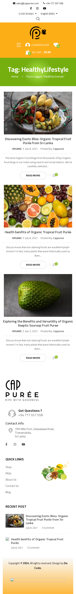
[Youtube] (23, 444)
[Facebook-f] (6, 444)
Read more (33, 175)
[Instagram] (15, 444)
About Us (11, 479)
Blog (8, 492)
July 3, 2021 (31, 331)
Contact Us (12, 486)
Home (14, 76)
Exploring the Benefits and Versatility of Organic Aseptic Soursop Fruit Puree (38, 323)
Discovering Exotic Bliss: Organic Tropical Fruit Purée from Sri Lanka (38, 141)
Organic (17, 149)
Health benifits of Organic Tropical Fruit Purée (38, 232)
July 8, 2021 (31, 149)
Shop (9, 467)
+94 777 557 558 (30, 415)
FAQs (8, 473)
